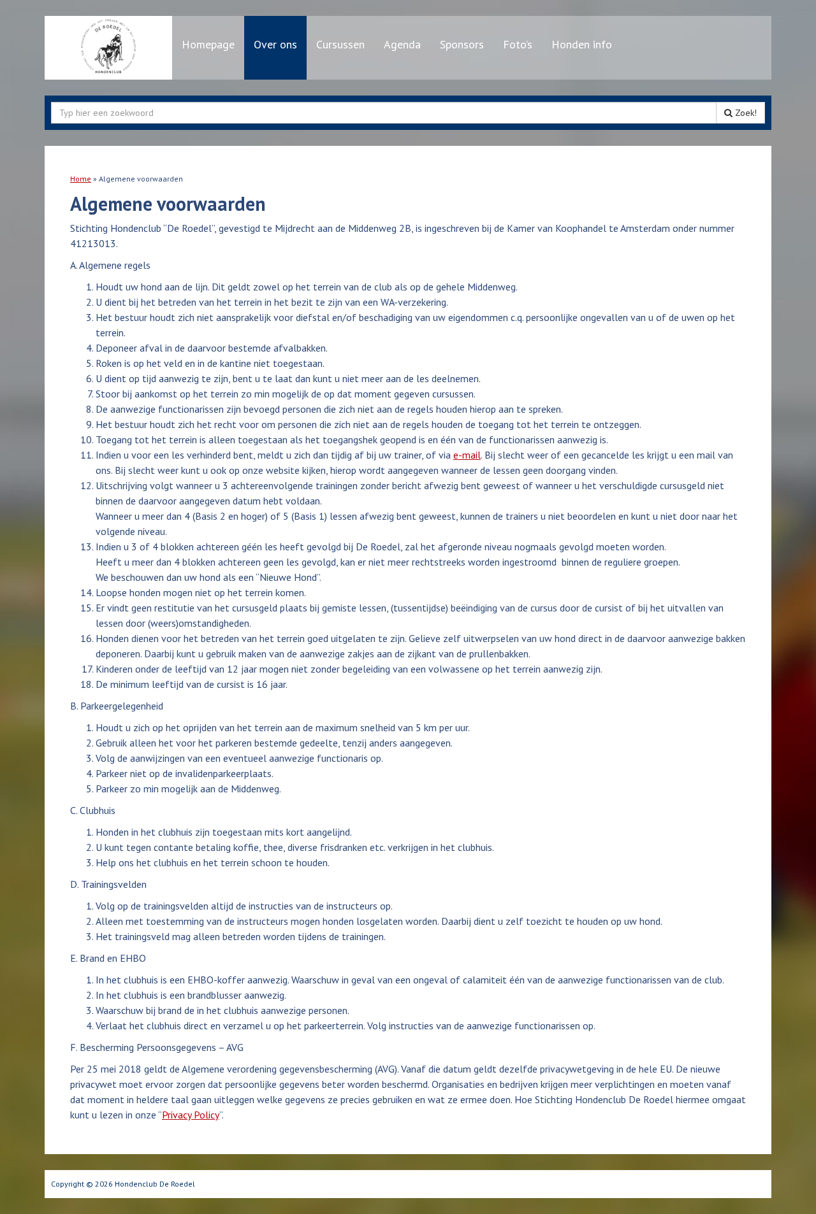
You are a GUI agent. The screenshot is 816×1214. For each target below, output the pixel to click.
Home (80, 178)
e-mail (467, 454)
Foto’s (517, 44)
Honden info (581, 44)
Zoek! (744, 112)
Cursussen (340, 44)
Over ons (275, 44)
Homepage (208, 44)
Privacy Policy (190, 1114)
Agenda (402, 44)
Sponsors (462, 44)
